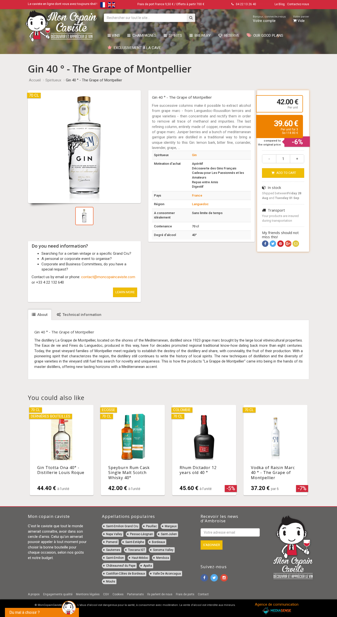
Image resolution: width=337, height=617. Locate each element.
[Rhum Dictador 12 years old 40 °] (204, 450)
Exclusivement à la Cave (136, 48)
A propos (34, 594)
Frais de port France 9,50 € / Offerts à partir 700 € (170, 4)
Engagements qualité (58, 594)
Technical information (81, 314)
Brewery (202, 35)
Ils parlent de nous (159, 594)
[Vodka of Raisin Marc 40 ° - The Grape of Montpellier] (275, 450)
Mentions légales (88, 594)
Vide (301, 19)
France (197, 195)
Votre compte (269, 19)
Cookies (118, 594)
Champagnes (143, 35)
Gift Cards (265, 4)
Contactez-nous (298, 4)
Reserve (230, 35)
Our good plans (267, 35)
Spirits (174, 35)
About (42, 314)
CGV (106, 594)
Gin (194, 155)
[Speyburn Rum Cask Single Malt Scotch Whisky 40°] (133, 450)
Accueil (35, 80)
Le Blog (280, 4)
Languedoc (200, 204)
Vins (115, 35)
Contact (203, 594)
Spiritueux (53, 80)
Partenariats (135, 594)
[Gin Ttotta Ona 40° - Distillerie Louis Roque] (62, 450)
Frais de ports (185, 594)
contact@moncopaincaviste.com (108, 277)
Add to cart (286, 173)
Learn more (125, 292)
